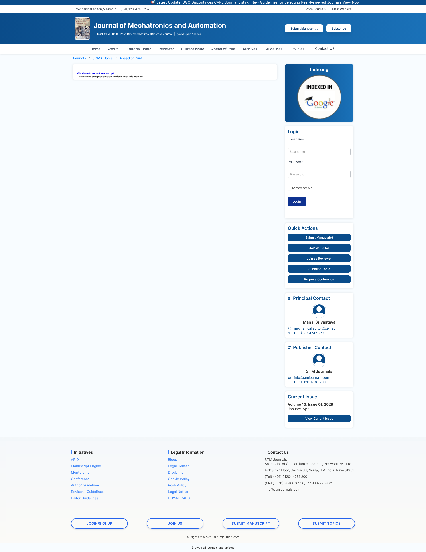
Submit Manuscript (304, 28)
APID (75, 459)
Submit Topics (327, 523)
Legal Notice (178, 492)
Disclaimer (176, 472)
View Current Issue (319, 418)
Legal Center (178, 466)
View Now (338, 2)
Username (296, 139)
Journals (79, 58)
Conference (80, 479)
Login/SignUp (99, 523)
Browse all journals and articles (213, 547)
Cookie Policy (178, 479)
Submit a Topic (319, 269)
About (112, 49)
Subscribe (339, 28)
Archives (250, 49)
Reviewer (166, 49)
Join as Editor (319, 248)
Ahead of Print (223, 49)
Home (95, 49)
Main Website (341, 9)
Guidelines (273, 49)
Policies (297, 49)
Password (295, 162)
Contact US (325, 48)
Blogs (172, 459)
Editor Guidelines (84, 498)
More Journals (315, 9)
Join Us (175, 523)
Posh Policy (177, 485)
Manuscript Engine (86, 466)
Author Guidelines (85, 485)
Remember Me (302, 188)
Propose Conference (319, 279)
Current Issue (192, 49)
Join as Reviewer (319, 258)
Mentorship (80, 472)
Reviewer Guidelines (87, 492)
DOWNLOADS (179, 498)
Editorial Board (139, 49)
